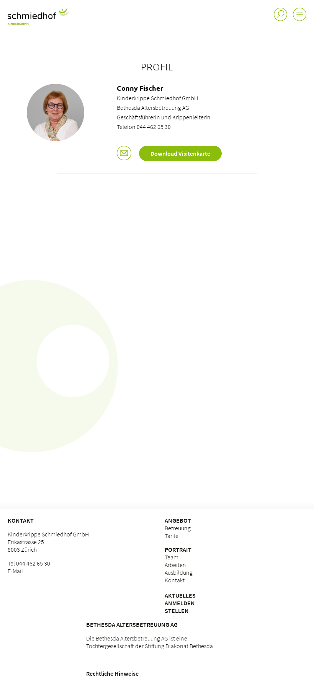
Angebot (178, 520)
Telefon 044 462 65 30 (144, 126)
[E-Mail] (124, 154)
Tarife (171, 535)
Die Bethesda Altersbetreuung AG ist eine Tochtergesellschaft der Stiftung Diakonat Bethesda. (150, 642)
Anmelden (180, 603)
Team (171, 557)
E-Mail (15, 571)
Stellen (177, 610)
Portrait (178, 549)
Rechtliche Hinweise (112, 673)
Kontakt (21, 520)
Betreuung (178, 528)
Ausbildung (179, 572)
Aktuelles (180, 595)
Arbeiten (175, 565)
